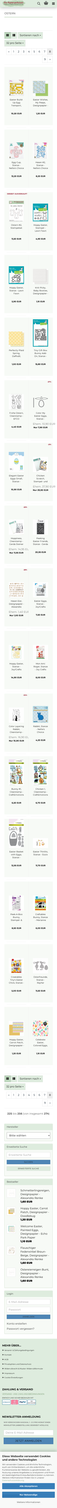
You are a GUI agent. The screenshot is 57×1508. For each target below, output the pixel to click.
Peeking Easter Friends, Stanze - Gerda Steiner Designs (40, 541)
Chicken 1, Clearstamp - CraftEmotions (40, 792)
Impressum (9, 1373)
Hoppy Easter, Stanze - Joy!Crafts (16, 666)
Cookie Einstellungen (13, 1377)
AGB (6, 1359)
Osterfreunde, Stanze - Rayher (40, 980)
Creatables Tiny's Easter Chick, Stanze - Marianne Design (16, 980)
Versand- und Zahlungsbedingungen (23, 1394)
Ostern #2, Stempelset (16, 226)
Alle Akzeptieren (29, 1486)
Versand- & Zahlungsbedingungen (19, 1350)
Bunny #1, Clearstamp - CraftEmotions (16, 792)
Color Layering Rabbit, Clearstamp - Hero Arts (16, 729)
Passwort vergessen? (20, 1328)
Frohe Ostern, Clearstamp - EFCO (16, 416)
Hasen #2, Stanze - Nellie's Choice (40, 165)
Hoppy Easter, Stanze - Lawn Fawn (16, 290)
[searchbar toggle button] (38, 3)
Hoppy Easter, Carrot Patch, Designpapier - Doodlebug (16, 1042)
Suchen (28, 1162)
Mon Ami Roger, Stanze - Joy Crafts (40, 666)
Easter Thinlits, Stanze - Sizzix (40, 853)
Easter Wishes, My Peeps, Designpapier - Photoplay (40, 102)
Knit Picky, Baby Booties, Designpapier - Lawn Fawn (40, 290)
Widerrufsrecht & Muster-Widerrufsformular (23, 1369)
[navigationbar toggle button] (53, 3)
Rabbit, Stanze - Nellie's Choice (40, 729)
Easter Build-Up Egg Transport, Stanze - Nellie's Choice (16, 102)
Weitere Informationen (28, 1502)
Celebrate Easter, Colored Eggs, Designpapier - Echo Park (40, 1042)
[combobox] (30, 35)
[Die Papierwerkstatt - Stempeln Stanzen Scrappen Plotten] (13, 3)
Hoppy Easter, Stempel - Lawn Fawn (40, 228)
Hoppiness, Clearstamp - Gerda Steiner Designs (16, 541)
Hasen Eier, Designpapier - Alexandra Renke (16, 604)
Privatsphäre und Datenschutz (17, 1364)
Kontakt (8, 1355)
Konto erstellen (17, 1323)
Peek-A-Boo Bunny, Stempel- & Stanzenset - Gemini (16, 917)
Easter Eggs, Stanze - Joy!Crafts (40, 604)
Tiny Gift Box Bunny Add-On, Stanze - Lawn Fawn (40, 353)
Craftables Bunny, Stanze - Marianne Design (40, 917)
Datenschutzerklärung (13, 1480)
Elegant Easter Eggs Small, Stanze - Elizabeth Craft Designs (16, 478)
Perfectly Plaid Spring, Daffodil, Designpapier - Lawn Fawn (16, 353)
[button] (7, 35)
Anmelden (28, 1317)
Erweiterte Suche (28, 1168)
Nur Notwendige (28, 1494)
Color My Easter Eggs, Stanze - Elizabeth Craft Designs (40, 416)
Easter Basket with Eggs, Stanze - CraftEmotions (16, 854)
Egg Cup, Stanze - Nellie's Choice (16, 165)
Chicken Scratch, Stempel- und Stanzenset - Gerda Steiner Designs (40, 478)
